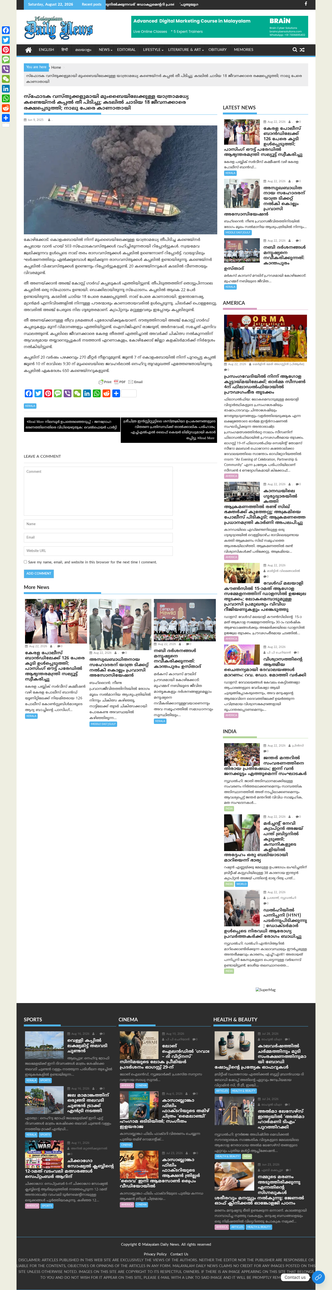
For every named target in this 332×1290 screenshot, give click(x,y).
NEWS (104, 50)
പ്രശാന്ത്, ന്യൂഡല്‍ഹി (281, 898)
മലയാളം (83, 50)
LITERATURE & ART (184, 50)
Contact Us (179, 1254)
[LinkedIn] (6, 89)
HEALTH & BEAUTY (243, 1091)
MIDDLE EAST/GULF (103, 724)
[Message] (6, 59)
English (46, 50)
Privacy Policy (155, 1254)
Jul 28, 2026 (270, 1034)
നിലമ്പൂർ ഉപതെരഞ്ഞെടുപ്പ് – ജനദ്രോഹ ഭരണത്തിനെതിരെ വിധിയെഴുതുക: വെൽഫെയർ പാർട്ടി (71, 424)
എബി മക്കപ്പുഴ (272, 1170)
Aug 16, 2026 (79, 1034)
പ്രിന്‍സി (297, 746)
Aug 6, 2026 (174, 1094)
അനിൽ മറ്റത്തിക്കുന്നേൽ (88, 1149)
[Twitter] (6, 40)
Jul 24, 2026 (270, 1099)
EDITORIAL (126, 50)
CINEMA (142, 1085)
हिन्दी (64, 50)
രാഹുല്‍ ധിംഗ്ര (271, 1040)
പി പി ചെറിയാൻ (278, 653)
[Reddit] (6, 108)
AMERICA (231, 476)
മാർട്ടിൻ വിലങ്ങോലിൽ (283, 571)
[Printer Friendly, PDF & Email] (120, 382)
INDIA (229, 808)
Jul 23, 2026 (174, 1153)
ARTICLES (222, 1091)
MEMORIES (243, 50)
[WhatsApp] (6, 98)
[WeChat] (6, 79)
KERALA (30, 406)
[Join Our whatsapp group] (318, 1277)
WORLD (241, 884)
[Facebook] (6, 30)
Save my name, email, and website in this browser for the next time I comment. (92, 562)
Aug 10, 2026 (174, 1034)
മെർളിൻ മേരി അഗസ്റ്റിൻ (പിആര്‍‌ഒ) (278, 364)
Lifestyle (152, 50)
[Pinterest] (6, 50)
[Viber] (6, 69)
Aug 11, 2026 (79, 1143)
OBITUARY (218, 50)
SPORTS (45, 1080)
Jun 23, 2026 (270, 1165)
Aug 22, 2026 (37, 646)
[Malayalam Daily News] (28, 49)
